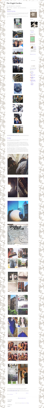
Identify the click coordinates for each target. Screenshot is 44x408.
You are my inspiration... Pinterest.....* (34, 47)
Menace (31, 75)
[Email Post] (18, 135)
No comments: (16, 390)
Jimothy (31, 73)
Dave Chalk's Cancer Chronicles (33, 77)
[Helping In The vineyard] (33, 54)
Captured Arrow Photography (32, 32)
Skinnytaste (32, 84)
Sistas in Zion (32, 83)
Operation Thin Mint (11, 11)
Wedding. (9, 138)
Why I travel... (32, 78)
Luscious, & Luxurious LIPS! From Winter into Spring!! (33, 81)
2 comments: (16, 135)
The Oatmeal (32, 72)
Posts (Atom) (11, 394)
